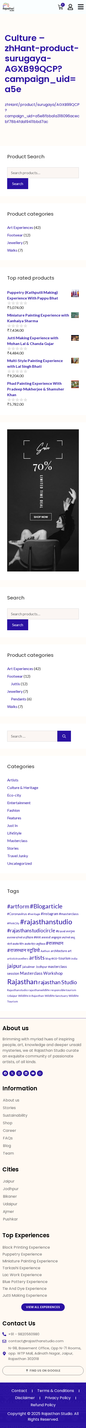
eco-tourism (60, 958)
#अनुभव (70, 931)
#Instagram (49, 914)
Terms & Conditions (55, 1390)
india (74, 958)
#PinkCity (13, 923)
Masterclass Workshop (41, 973)
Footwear (15, 235)
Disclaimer (25, 1398)
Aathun (45, 951)
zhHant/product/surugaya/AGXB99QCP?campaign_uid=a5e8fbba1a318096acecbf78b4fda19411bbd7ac (42, 113)
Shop (7, 1123)
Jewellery (15, 242)
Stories (13, 848)
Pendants (18, 699)
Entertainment (19, 802)
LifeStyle (14, 833)
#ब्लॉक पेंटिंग (18, 943)
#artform (18, 906)
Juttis (15, 683)
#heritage (34, 914)
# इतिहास (28, 937)
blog (48, 958)
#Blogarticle (46, 906)
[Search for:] (32, 736)
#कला (37, 937)
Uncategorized (19, 863)
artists (37, 957)
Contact (19, 1390)
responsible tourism (63, 990)
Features (14, 818)
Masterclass (17, 840)
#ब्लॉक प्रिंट (30, 943)
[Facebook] (5, 1073)
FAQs (8, 1138)
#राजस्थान (54, 943)
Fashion (13, 810)
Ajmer (8, 1211)
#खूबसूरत (56, 937)
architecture (59, 951)
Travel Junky (17, 855)
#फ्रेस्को (66, 937)
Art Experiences (20, 227)
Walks (12, 250)
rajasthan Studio (57, 982)
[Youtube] (33, 1073)
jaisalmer (28, 967)
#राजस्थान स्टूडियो (23, 950)
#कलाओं (46, 937)
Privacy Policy (58, 1398)
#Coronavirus (17, 914)
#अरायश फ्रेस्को (14, 937)
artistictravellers (17, 958)
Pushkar (10, 1219)
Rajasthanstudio (17, 990)
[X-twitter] (12, 1073)
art (69, 951)
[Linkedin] (26, 1073)
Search (17, 183)
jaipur (14, 965)
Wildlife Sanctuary (56, 995)
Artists (12, 780)
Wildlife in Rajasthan (31, 995)
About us (11, 1100)
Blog (7, 1145)
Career (9, 1130)
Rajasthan (22, 981)
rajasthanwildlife (39, 990)
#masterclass (69, 914)
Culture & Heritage (22, 787)
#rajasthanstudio (46, 921)
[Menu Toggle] (81, 7)
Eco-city (14, 795)
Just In (12, 825)
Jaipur (9, 1181)
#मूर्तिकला (40, 943)
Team (8, 1153)
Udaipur (12, 995)
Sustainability (15, 1115)
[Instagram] (19, 1073)
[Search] (64, 736)
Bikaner (10, 1196)
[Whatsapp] (40, 1073)
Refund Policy (43, 1405)
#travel (60, 931)
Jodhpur (41, 967)
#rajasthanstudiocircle (31, 930)
